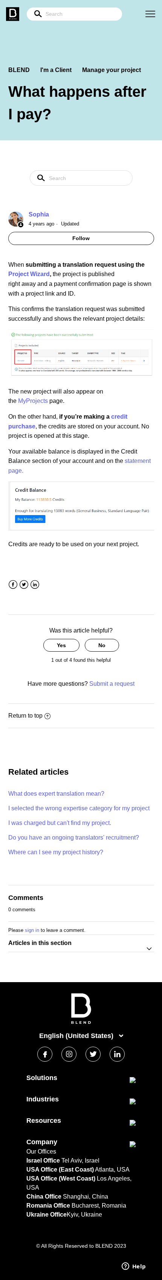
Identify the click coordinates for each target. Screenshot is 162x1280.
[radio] (61, 645)
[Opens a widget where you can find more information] (133, 1266)
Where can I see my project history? (55, 852)
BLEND (19, 70)
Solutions (41, 1078)
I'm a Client (56, 70)
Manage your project (111, 70)
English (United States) (77, 1036)
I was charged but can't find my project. (59, 823)
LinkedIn (35, 584)
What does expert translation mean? (56, 793)
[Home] (81, 1022)
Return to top (25, 715)
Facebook (13, 584)
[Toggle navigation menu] (150, 14)
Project (19, 274)
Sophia (39, 214)
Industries (42, 1099)
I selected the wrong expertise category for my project (79, 808)
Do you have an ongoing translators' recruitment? (73, 837)
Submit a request (111, 684)
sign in (32, 930)
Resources (43, 1120)
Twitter (24, 584)
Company (41, 1142)
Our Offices (41, 1151)
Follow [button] (81, 238)
